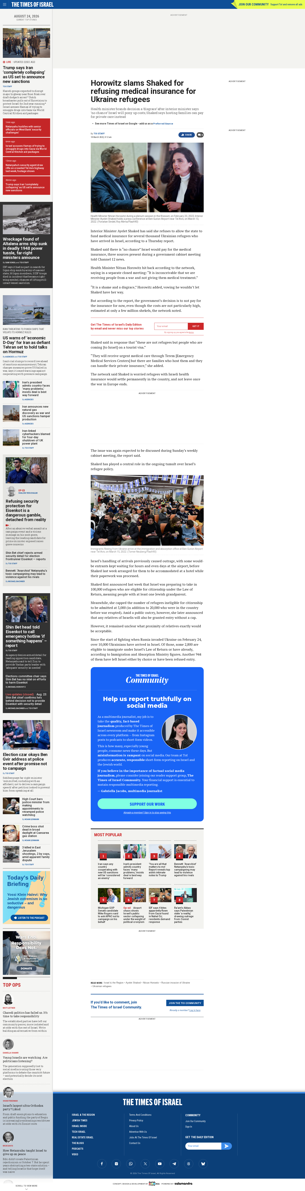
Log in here (195, 1010)
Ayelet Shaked (133, 982)
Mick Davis (8, 1146)
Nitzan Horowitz (151, 982)
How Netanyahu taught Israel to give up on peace (25, 1152)
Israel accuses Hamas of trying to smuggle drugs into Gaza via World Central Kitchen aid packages (26, 148)
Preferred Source (163, 123)
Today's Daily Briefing (25, 880)
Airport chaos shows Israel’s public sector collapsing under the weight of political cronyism (134, 914)
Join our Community (253, 4)
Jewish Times (79, 1120)
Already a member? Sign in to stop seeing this (147, 812)
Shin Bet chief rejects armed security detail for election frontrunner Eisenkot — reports (26, 556)
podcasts (77, 1148)
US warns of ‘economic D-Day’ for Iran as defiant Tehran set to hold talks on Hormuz (26, 345)
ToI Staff (99, 133)
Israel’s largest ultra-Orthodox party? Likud (23, 1107)
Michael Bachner (16, 581)
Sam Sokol (10, 263)
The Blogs (78, 1143)
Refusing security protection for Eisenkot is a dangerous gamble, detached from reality (26, 510)
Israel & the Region (113, 982)
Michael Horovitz (17, 687)
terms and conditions (140, 1114)
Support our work (147, 804)
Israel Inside (79, 1126)
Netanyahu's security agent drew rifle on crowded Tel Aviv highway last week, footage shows (25, 168)
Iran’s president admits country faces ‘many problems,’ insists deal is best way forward (133, 871)
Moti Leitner (9, 1008)
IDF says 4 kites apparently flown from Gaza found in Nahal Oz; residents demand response (159, 914)
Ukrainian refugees (102, 986)
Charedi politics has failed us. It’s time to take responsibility (25, 1014)
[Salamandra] (183, 1183)
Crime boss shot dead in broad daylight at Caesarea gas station (35, 831)
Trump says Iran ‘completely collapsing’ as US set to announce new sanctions (24, 74)
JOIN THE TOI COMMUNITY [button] (185, 1003)
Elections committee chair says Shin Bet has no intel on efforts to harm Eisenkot (26, 679)
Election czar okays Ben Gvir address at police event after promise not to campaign (25, 761)
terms (191, 332)
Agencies (9, 357)
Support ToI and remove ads (286, 4)
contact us (134, 1143)
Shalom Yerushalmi (28, 493)
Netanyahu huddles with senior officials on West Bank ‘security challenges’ (23, 129)
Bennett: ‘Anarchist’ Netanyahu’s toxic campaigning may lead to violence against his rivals (185, 870)
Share (188, 135)
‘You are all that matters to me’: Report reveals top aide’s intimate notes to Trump (159, 870)
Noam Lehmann (32, 819)
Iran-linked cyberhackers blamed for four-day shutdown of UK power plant (36, 437)
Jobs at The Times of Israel (143, 1137)
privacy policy (136, 1120)
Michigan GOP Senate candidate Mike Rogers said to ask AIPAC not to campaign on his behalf (108, 914)
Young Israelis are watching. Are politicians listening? (25, 1059)
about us (134, 1126)
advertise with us (138, 1131)
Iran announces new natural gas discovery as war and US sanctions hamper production (36, 413)
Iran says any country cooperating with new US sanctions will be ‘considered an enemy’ (109, 871)
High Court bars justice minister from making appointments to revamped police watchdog (35, 807)
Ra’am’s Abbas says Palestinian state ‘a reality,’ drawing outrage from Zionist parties (183, 914)
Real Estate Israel (82, 1137)
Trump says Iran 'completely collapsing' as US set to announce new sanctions (25, 187)
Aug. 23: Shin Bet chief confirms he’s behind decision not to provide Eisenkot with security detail (26, 699)
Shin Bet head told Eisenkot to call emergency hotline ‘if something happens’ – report (26, 636)
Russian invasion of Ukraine (175, 982)
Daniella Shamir (11, 1053)
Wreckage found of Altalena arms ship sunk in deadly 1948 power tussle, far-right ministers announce (25, 248)
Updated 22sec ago (24, 62)
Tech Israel (78, 1131)
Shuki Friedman (10, 1101)
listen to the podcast (31, 917)
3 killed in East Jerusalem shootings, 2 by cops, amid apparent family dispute (36, 854)
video (75, 1154)
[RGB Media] (155, 1184)
